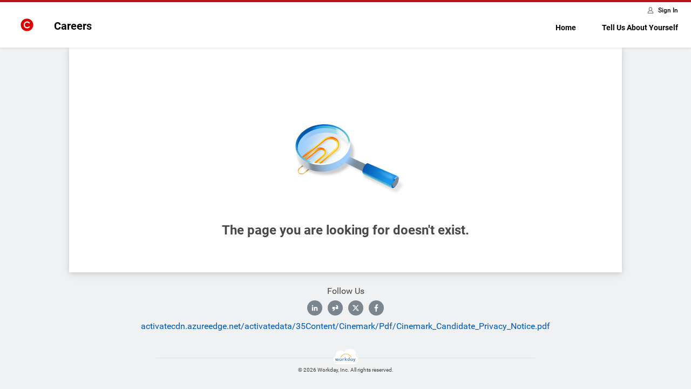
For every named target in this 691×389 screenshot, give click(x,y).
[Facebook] (376, 308)
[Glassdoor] (335, 308)
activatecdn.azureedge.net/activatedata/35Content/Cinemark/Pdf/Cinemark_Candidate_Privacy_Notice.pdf (345, 326)
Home (565, 27)
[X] (355, 308)
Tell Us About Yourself (640, 27)
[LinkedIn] (314, 308)
